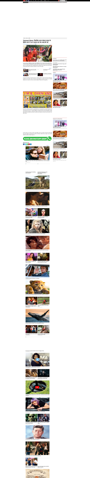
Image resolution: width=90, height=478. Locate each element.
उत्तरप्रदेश (41, 0)
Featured (54, 72)
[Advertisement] (44, 24)
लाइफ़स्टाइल (45, 0)
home (31, 0)
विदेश (35, 0)
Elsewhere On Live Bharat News (57, 118)
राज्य (38, 0)
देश (33, 0)
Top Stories (54, 58)
